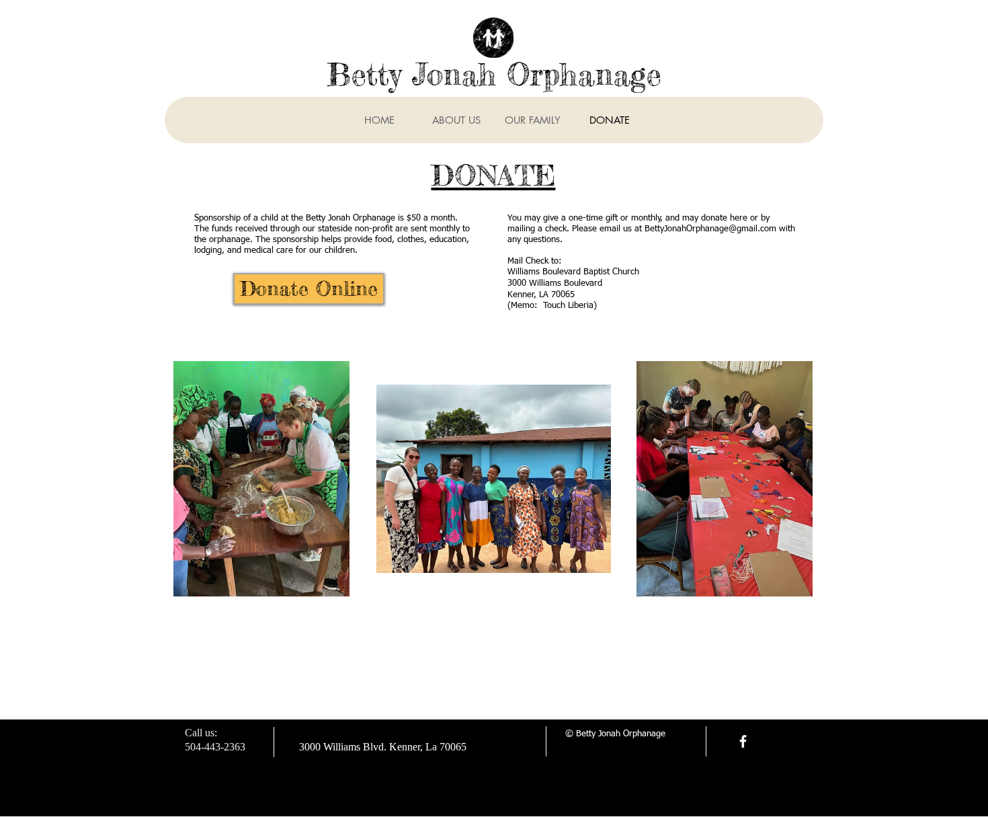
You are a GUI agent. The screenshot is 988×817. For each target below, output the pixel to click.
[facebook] (743, 741)
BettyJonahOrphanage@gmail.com (710, 229)
